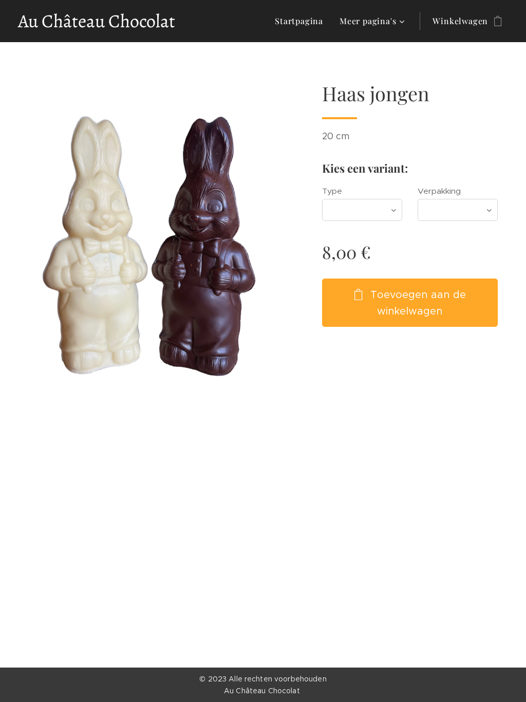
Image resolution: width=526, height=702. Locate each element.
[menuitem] (301, 21)
